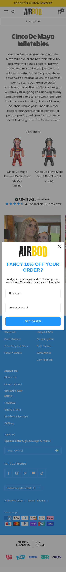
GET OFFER (33, 321)
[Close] (59, 246)
